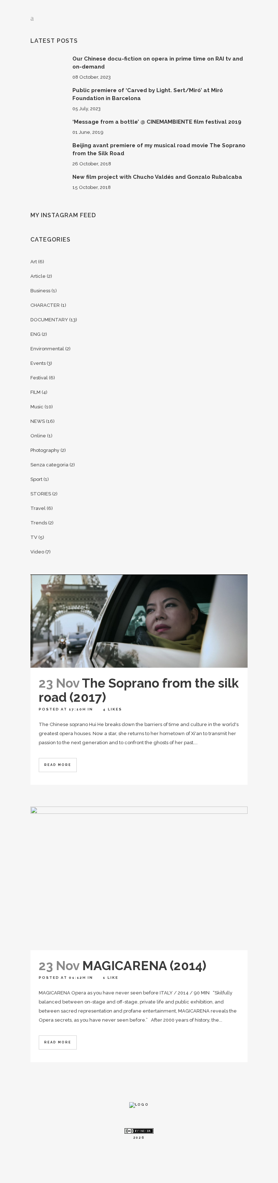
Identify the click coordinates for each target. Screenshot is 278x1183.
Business (40, 290)
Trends (38, 522)
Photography (44, 450)
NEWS (37, 421)
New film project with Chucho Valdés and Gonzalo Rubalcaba (157, 177)
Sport (36, 479)
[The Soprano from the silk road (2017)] (139, 621)
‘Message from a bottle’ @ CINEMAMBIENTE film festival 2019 (156, 122)
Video (37, 552)
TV (33, 537)
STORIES (40, 493)
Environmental (47, 348)
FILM (35, 392)
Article (38, 276)
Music (36, 406)
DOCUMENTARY (49, 319)
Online (38, 435)
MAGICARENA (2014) (144, 965)
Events (38, 363)
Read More (57, 765)
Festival (39, 377)
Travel (38, 508)
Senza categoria (49, 464)
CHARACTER (45, 305)
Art (33, 261)
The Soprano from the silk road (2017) (139, 690)
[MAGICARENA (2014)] (139, 878)
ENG (35, 334)
